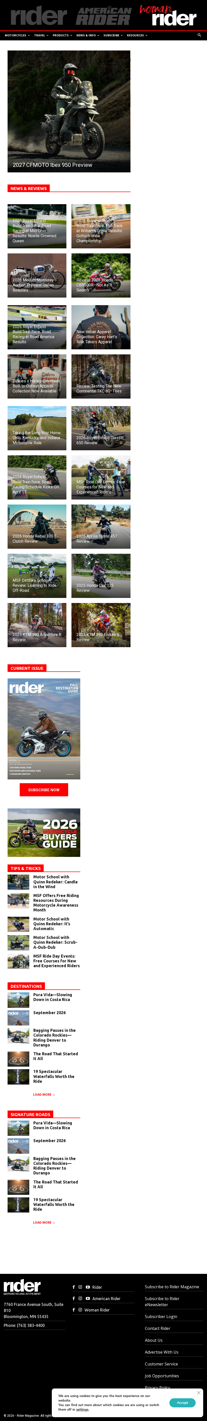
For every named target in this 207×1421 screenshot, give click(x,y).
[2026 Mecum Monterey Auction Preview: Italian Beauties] (37, 275)
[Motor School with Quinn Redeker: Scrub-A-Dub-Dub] (18, 942)
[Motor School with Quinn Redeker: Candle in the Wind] (18, 882)
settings (82, 1409)
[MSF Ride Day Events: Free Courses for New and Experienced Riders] (100, 477)
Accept (182, 1402)
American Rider (106, 1298)
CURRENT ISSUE (27, 668)
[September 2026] (18, 1017)
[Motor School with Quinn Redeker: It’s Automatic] (18, 924)
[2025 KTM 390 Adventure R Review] (37, 625)
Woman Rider (97, 1310)
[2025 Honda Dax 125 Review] (100, 576)
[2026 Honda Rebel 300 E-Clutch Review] (37, 527)
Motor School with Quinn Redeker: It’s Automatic (51, 924)
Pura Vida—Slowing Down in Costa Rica (52, 997)
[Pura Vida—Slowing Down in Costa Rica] (18, 1000)
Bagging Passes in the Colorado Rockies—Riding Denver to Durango (54, 1037)
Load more (42, 1094)
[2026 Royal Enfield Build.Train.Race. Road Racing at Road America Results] (37, 327)
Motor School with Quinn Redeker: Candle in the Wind (55, 882)
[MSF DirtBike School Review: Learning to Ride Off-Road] (37, 576)
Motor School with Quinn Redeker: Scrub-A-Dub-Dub (55, 942)
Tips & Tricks (26, 868)
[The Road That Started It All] (18, 1059)
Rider (97, 1287)
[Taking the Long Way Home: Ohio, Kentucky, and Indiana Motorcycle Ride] (37, 428)
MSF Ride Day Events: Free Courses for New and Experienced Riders (56, 961)
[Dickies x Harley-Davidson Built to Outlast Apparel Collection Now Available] (37, 376)
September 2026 (49, 1012)
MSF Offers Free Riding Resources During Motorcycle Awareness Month (56, 902)
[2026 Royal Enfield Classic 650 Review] (100, 428)
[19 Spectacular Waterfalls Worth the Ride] (18, 1076)
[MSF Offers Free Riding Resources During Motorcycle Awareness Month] (18, 900)
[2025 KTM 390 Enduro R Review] (100, 625)
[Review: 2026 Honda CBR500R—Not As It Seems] (100, 275)
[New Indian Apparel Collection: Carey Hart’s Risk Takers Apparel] (100, 327)
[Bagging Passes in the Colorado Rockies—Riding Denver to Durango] (18, 1035)
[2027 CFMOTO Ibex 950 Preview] (68, 111)
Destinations (26, 986)
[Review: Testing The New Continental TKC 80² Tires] (100, 376)
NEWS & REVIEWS (29, 188)
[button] (199, 35)
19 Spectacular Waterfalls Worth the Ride (53, 1076)
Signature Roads (30, 1114)
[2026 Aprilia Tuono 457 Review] (100, 527)
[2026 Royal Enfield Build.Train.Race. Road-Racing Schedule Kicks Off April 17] (37, 477)
